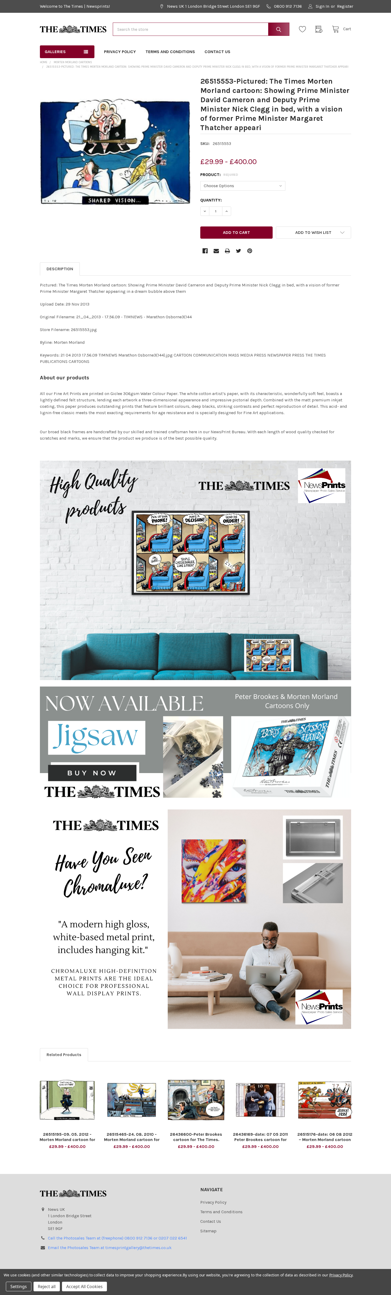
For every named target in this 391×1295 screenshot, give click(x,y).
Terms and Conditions (170, 51)
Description (60, 268)
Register (345, 6)
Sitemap (208, 1230)
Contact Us (217, 51)
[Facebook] (205, 251)
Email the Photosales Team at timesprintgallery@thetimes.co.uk (110, 1247)
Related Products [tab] (64, 1054)
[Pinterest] (250, 251)
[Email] (216, 251)
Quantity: (211, 200)
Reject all (47, 1286)
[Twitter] (238, 251)
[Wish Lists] (304, 29)
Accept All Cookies (84, 1286)
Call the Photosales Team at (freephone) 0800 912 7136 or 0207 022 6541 (117, 1238)
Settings (18, 1286)
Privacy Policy (120, 51)
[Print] (227, 251)
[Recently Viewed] (320, 29)
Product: (219, 174)
